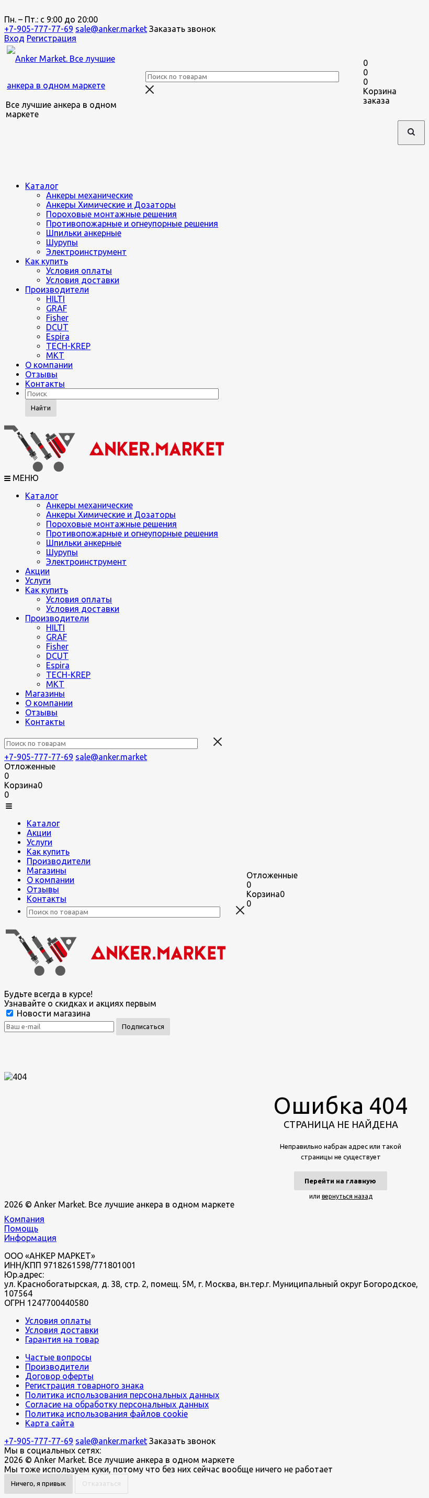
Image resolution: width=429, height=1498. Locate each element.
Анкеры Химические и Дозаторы (111, 204)
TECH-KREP (68, 346)
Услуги (38, 580)
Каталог (41, 186)
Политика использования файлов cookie (106, 1413)
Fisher (57, 317)
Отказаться (101, 1483)
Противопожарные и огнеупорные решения (132, 223)
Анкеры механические (89, 195)
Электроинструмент (86, 251)
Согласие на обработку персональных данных (117, 1404)
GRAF (56, 308)
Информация (30, 1238)
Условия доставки (82, 280)
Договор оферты (59, 1376)
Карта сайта (49, 1423)
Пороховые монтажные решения (111, 214)
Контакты (45, 383)
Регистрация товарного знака (84, 1385)
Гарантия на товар (62, 1339)
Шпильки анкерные (83, 233)
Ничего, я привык (38, 1483)
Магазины (45, 693)
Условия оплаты (79, 270)
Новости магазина (53, 1013)
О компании (49, 365)
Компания (24, 1219)
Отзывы (41, 374)
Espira (58, 336)
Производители (57, 289)
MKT (55, 355)
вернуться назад (347, 1196)
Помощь (21, 1228)
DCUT (57, 327)
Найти (41, 407)
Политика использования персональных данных (122, 1395)
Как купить (46, 261)
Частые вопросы (58, 1357)
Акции (37, 571)
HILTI (55, 299)
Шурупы (62, 242)
